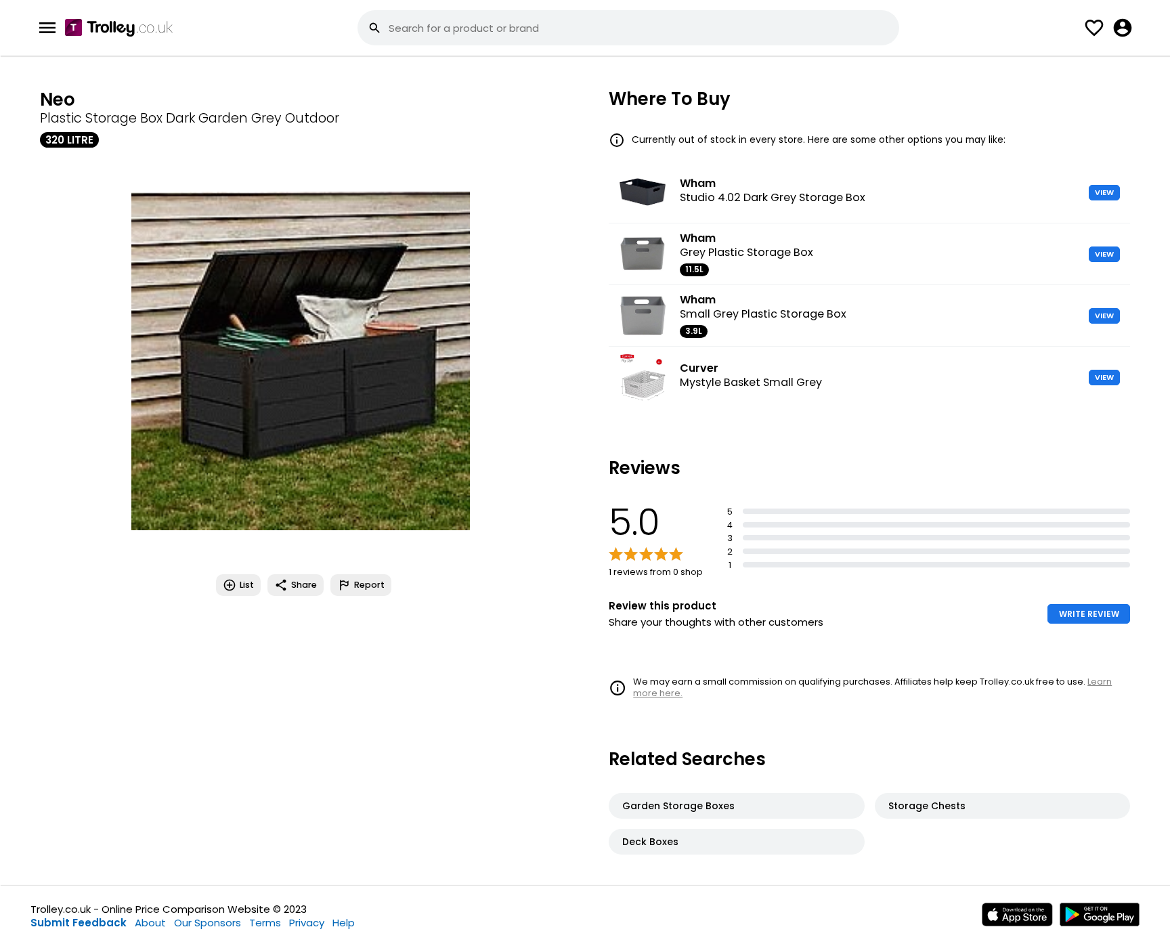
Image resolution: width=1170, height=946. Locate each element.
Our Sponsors (207, 923)
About (150, 923)
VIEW (1104, 192)
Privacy (306, 923)
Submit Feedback (78, 923)
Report (369, 584)
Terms (265, 923)
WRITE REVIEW (1089, 614)
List (247, 584)
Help (343, 923)
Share (304, 584)
